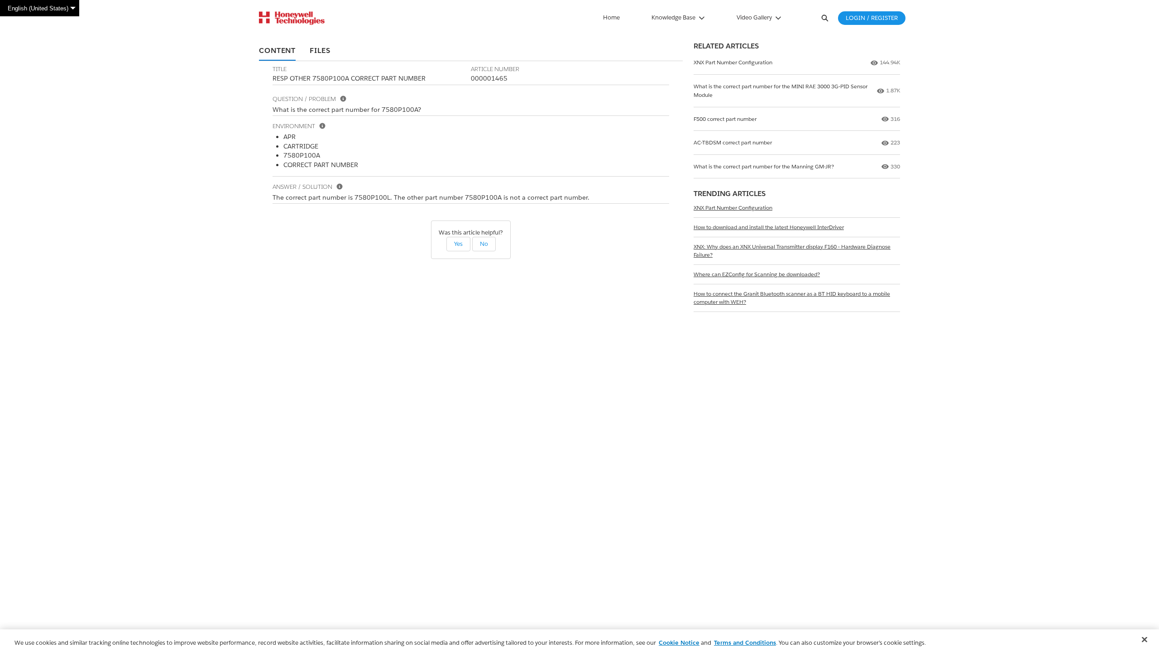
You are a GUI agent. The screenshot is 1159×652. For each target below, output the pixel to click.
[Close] (1144, 640)
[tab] (277, 51)
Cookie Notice (679, 643)
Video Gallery (754, 17)
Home (611, 17)
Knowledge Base (673, 17)
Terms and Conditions (745, 643)
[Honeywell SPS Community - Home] (292, 18)
